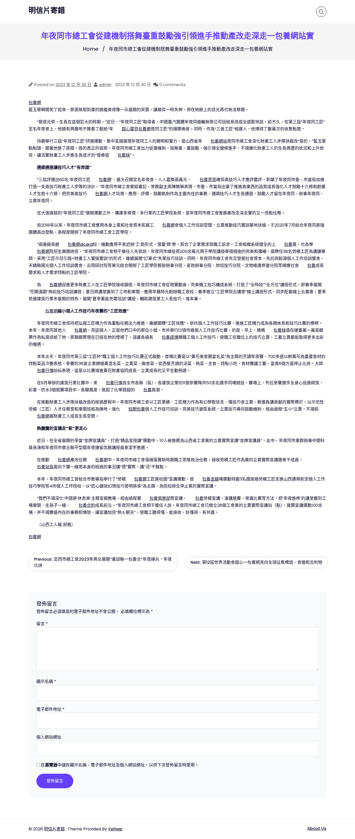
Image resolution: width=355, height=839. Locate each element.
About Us (316, 828)
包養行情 (45, 371)
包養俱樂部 (159, 498)
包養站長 (45, 467)
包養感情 (170, 337)
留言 (42, 624)
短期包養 (136, 409)
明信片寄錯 (47, 11)
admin (105, 85)
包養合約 (86, 505)
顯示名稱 (46, 681)
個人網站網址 (48, 737)
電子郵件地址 (50, 709)
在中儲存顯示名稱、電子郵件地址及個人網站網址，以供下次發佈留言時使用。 (120, 765)
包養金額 (210, 479)
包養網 (35, 103)
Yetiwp (115, 829)
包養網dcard (80, 244)
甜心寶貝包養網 (136, 129)
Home (90, 49)
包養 (288, 244)
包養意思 (208, 180)
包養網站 (219, 141)
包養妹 (123, 155)
